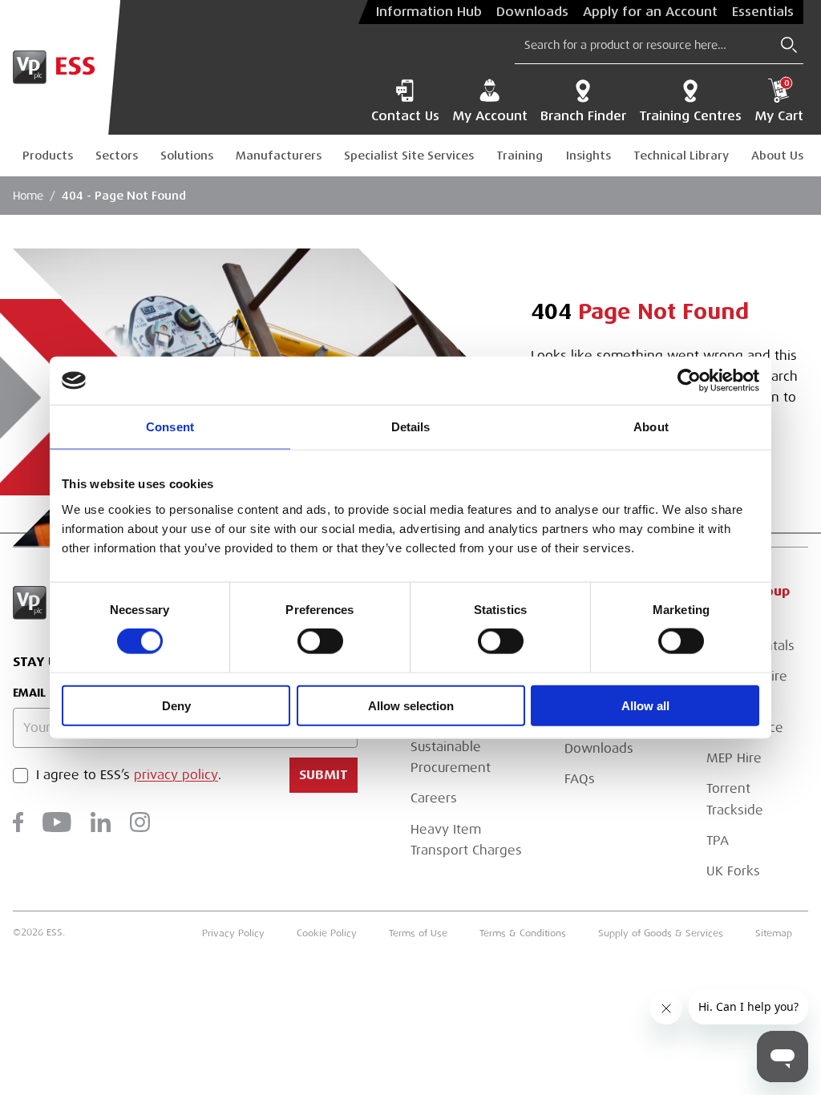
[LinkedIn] (101, 822)
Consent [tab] (170, 427)
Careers (433, 798)
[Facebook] (18, 822)
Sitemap (773, 933)
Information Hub (429, 12)
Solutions (186, 155)
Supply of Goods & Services (660, 933)
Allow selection (411, 705)
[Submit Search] (789, 45)
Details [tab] (411, 427)
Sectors (116, 155)
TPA (717, 841)
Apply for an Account (650, 12)
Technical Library (681, 155)
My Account (490, 116)
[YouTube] (56, 822)
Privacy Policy (233, 933)
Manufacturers (279, 155)
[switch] (320, 641)
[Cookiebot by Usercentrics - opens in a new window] (689, 381)
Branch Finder (583, 116)
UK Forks (733, 871)
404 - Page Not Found (124, 195)
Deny (176, 705)
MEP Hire (734, 758)
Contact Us (405, 116)
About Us (777, 155)
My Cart (778, 101)
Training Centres (690, 116)
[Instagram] (140, 822)
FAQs (579, 779)
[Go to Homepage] (60, 67)
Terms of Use (418, 933)
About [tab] (651, 427)
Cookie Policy (327, 933)
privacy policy (176, 775)
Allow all (645, 705)
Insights (588, 155)
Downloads (532, 12)
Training (519, 155)
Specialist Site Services (409, 155)
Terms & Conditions (522, 933)
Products (47, 155)
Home (28, 195)
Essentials (763, 12)
